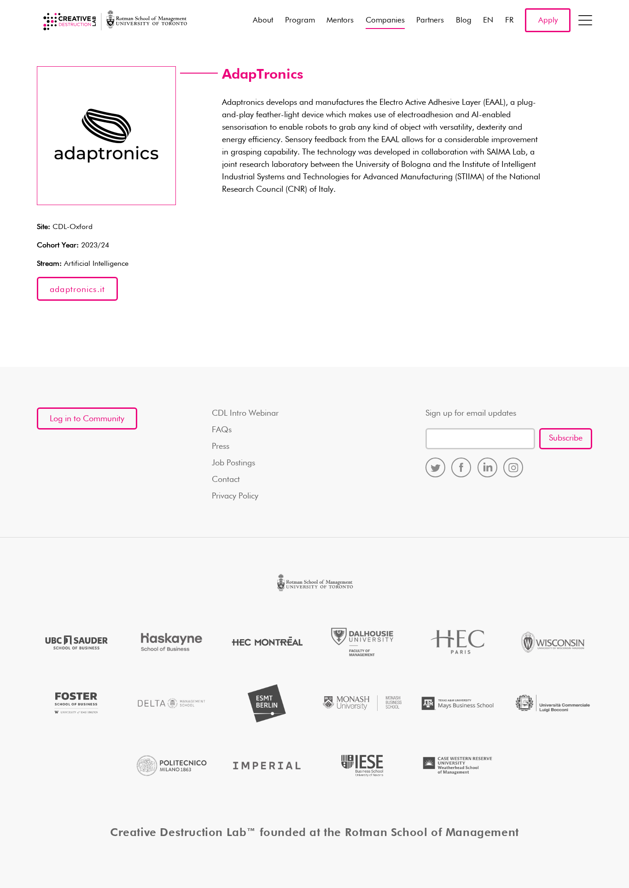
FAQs (222, 430)
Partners (430, 20)
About (263, 20)
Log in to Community (87, 419)
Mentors (340, 20)
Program (300, 20)
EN (488, 20)
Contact (226, 480)
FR (509, 20)
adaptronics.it (77, 290)
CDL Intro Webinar (245, 413)
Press (220, 446)
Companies (385, 20)
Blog (464, 20)
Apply (548, 20)
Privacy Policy (235, 496)
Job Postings (233, 463)
